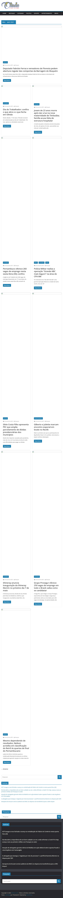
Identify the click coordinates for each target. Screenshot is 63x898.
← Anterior (4, 769)
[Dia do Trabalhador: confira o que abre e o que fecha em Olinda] (16, 93)
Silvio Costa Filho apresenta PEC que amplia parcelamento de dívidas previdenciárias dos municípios (16, 429)
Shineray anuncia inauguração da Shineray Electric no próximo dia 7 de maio (16, 586)
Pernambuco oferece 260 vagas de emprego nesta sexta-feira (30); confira (15, 271)
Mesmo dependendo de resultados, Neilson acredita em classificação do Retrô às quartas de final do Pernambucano (16, 745)
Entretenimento (47, 13)
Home (4, 13)
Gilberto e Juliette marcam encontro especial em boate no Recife (46, 427)
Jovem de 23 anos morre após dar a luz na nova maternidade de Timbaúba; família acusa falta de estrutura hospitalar (46, 115)
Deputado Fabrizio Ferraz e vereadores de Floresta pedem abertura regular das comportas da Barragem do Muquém (30, 69)
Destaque (12, 13)
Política (28, 13)
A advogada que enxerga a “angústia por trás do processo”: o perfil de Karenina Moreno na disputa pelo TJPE (31, 799)
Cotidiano (20, 13)
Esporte (36, 13)
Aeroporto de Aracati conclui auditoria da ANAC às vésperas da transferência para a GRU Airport (27, 801)
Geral (47, 262)
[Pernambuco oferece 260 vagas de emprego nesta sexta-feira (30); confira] (16, 198)
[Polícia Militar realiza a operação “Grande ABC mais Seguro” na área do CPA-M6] (47, 198)
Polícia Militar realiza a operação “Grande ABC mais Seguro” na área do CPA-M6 (45, 272)
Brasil (56, 13)
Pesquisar (59, 881)
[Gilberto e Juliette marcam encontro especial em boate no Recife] (47, 354)
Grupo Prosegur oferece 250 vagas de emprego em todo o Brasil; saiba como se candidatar (46, 586)
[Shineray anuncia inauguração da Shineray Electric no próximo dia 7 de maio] (16, 512)
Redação (17, 65)
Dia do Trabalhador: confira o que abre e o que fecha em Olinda (16, 112)
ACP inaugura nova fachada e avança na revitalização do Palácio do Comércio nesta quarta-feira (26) (28, 787)
